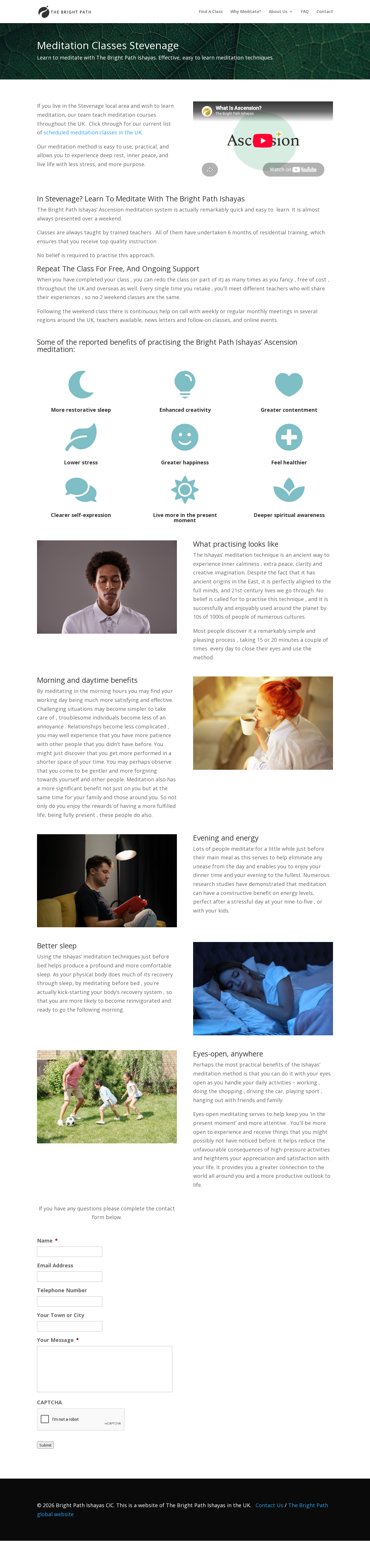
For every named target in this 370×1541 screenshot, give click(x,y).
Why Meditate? (245, 12)
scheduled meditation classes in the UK (93, 132)
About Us (278, 12)
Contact (325, 12)
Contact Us (269, 1505)
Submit (45, 1445)
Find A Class (211, 12)
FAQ (305, 12)
